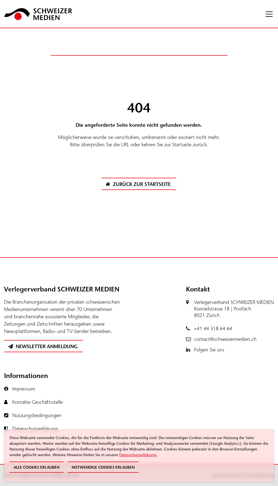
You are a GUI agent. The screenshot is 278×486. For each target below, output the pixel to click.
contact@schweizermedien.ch (225, 339)
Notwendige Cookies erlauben (103, 467)
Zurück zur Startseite (141, 184)
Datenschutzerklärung (137, 455)
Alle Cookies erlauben (36, 467)
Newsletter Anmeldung (45, 346)
